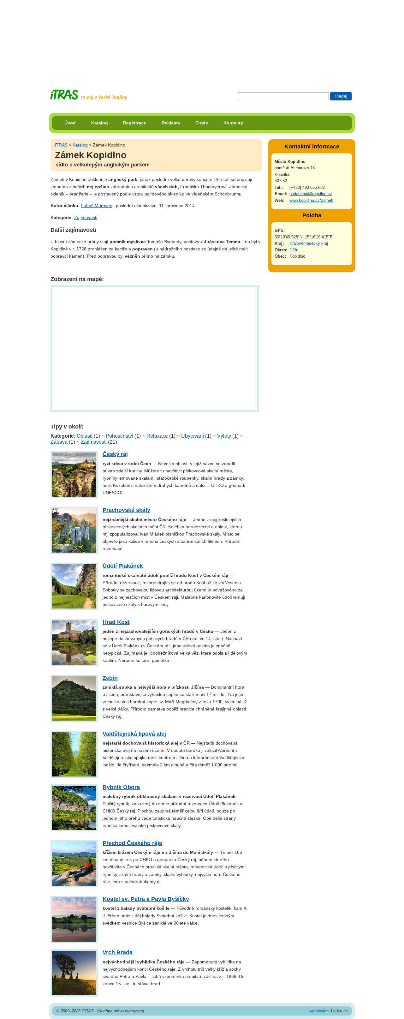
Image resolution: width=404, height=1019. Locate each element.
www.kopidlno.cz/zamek (311, 200)
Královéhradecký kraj (308, 243)
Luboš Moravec (96, 205)
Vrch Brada (118, 952)
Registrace (134, 122)
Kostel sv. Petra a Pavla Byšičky (146, 899)
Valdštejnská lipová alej (134, 734)
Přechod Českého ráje (132, 843)
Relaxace (157, 436)
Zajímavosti (85, 217)
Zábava (59, 442)
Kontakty (233, 122)
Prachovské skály (126, 510)
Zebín (110, 678)
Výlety (224, 436)
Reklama (171, 122)
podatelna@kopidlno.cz (310, 193)
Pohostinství (119, 436)
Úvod (70, 122)
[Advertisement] (202, 39)
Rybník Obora (121, 787)
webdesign (319, 1011)
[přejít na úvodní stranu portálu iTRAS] (88, 95)
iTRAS (61, 144)
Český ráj (115, 454)
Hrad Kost (116, 622)
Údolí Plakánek (123, 566)
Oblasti (84, 436)
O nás (201, 122)
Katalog (99, 122)
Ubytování (192, 436)
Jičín (293, 250)
